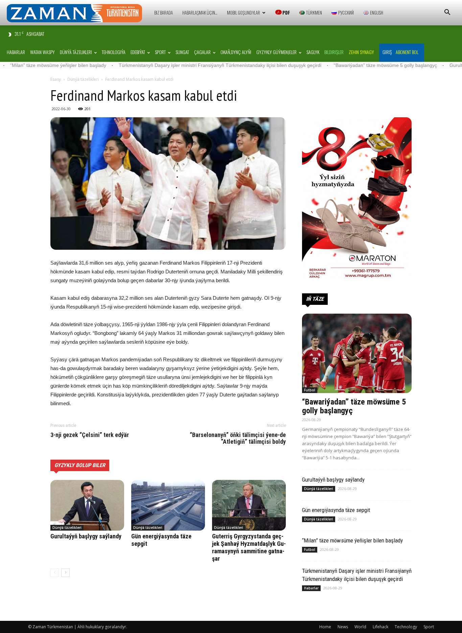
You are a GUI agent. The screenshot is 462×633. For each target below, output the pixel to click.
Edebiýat (138, 51)
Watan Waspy (42, 51)
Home (325, 627)
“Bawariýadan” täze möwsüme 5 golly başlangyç (353, 65)
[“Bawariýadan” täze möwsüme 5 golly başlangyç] (357, 353)
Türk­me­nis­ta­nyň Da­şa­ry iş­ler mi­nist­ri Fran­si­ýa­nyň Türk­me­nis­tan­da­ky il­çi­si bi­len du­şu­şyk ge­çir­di (188, 65)
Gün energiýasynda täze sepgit (336, 510)
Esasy (55, 79)
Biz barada (163, 12)
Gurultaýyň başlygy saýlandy (85, 536)
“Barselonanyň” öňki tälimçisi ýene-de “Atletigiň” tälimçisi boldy (238, 438)
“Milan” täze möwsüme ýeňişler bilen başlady (352, 540)
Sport (160, 51)
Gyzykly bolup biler (79, 465)
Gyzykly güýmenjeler (276, 51)
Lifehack (380, 627)
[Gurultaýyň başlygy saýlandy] (87, 505)
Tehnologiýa (113, 51)
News (343, 627)
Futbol (309, 390)
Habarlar (16, 51)
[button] (447, 13)
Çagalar (202, 51)
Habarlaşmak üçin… (199, 12)
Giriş (387, 51)
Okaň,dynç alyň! (236, 51)
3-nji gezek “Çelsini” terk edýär (89, 435)
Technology (406, 627)
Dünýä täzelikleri (76, 51)
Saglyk (312, 51)
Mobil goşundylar (243, 12)
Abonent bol (407, 51)
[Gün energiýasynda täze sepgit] (168, 505)
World (360, 627)
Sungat (182, 51)
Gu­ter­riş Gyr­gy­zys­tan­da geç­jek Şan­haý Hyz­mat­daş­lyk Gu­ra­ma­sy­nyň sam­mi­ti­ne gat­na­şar (249, 547)
